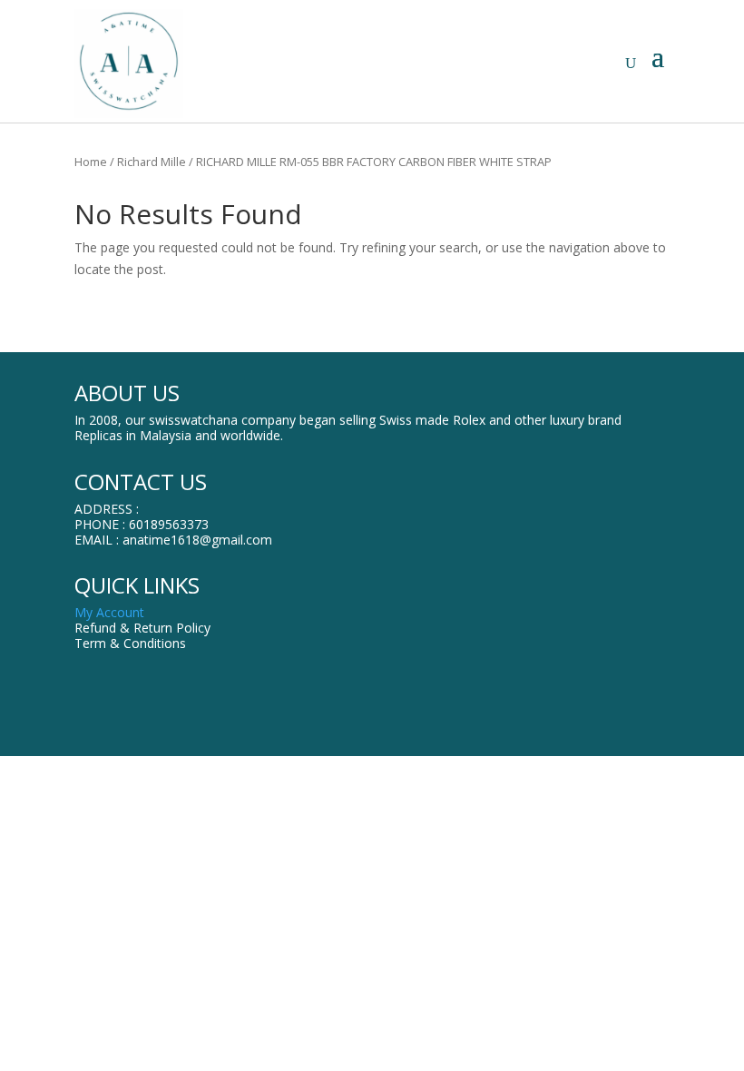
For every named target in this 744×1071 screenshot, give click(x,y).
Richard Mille (151, 161)
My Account (109, 612)
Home (90, 161)
